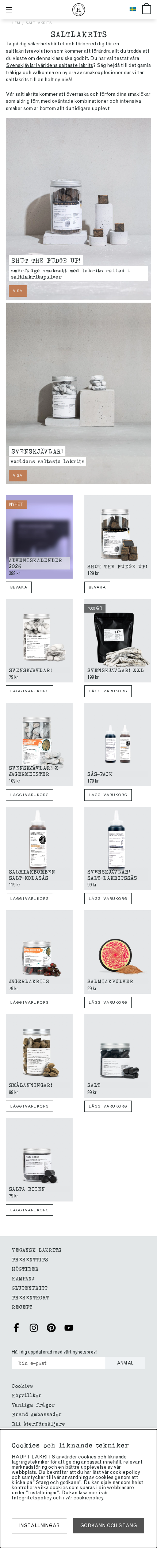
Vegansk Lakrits (36, 1249)
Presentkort (30, 1297)
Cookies (22, 1385)
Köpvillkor (27, 1395)
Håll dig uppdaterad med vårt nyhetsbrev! (54, 1352)
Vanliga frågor (33, 1404)
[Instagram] (33, 1327)
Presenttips (30, 1259)
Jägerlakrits (29, 980)
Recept (22, 1306)
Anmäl (125, 1363)
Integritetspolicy (32, 1498)
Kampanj (23, 1278)
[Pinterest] (51, 1327)
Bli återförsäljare (38, 1423)
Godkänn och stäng (108, 1525)
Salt (93, 1084)
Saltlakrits (39, 23)
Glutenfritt (29, 1287)
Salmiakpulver (110, 980)
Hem (16, 23)
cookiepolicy (88, 1498)
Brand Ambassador (37, 1414)
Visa (17, 291)
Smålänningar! (30, 1084)
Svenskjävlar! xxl (115, 669)
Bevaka (18, 587)
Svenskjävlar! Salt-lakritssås (112, 874)
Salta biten (27, 1188)
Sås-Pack (99, 773)
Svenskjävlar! (37, 451)
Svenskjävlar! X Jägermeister (33, 770)
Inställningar (39, 1525)
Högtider (25, 1268)
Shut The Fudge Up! (46, 260)
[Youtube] (68, 1327)
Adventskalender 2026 (35, 562)
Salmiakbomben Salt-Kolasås (32, 874)
